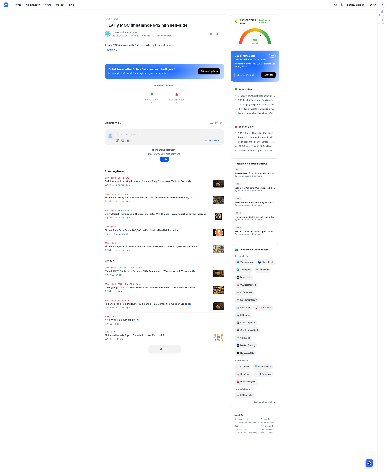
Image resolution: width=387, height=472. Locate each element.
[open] (222, 34)
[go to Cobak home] (6, 4)
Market (60, 4)
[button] (217, 34)
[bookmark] (211, 34)
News (48, 4)
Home (18, 4)
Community (33, 4)
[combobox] (372, 5)
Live (71, 4)
